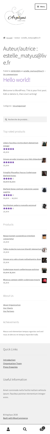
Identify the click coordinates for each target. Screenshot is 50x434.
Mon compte (8, 429)
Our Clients (8, 308)
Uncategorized (19, 106)
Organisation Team (12, 363)
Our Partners (8, 311)
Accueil (9, 38)
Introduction (9, 359)
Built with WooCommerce (15, 418)
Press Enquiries (10, 367)
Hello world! (16, 79)
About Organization (12, 305)
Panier (38, 427)
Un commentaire (10, 74)
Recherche (25, 429)
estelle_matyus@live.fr (33, 71)
